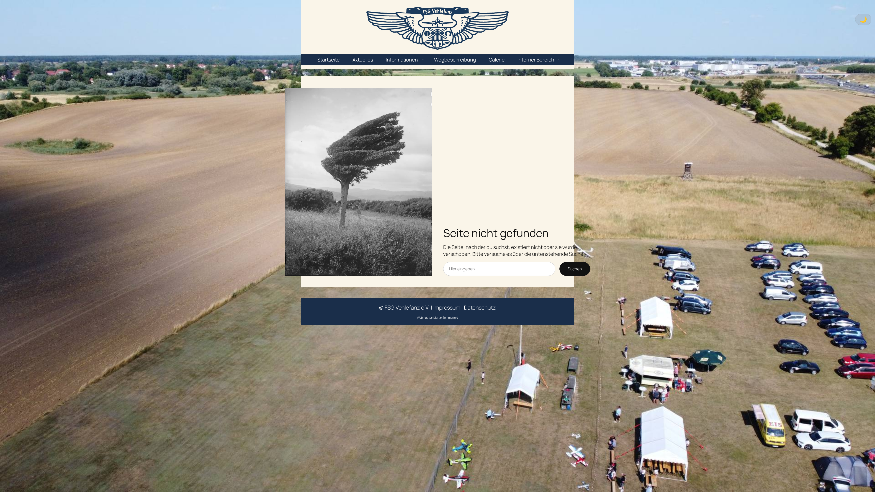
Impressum (446, 307)
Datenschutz (480, 307)
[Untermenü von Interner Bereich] (559, 60)
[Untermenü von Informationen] (423, 60)
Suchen (575, 269)
